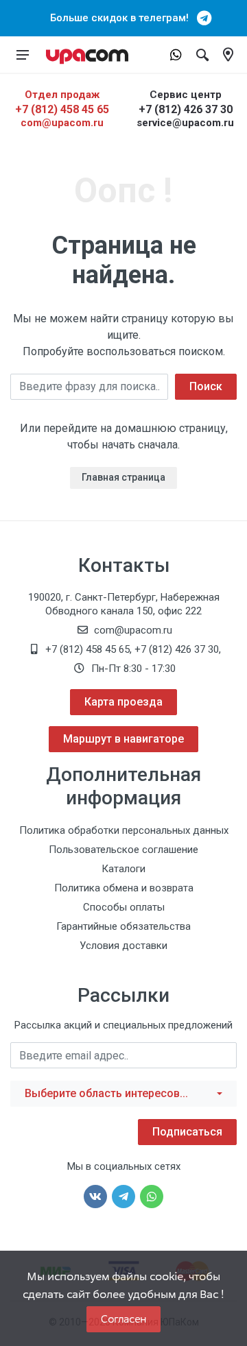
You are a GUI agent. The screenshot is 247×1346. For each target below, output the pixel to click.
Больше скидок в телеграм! (123, 18)
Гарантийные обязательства (123, 926)
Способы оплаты (124, 907)
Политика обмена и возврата (123, 888)
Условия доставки (123, 945)
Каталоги (123, 869)
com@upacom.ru (62, 123)
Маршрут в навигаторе (123, 738)
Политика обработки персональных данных (123, 830)
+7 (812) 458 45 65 (62, 109)
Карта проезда (123, 701)
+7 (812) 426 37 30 (186, 109)
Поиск (205, 386)
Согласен (123, 1318)
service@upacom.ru (185, 123)
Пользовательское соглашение (123, 849)
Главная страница (123, 477)
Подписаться (187, 1131)
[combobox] (123, 1094)
